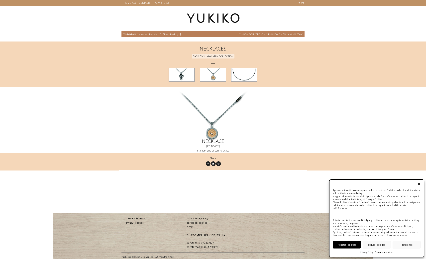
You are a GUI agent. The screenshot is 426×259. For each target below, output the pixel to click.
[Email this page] (213, 163)
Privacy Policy (366, 252)
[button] (419, 184)
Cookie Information (384, 252)
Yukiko (243, 34)
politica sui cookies (197, 222)
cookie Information (136, 218)
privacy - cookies (135, 222)
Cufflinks (164, 34)
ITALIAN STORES (161, 2)
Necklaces (142, 34)
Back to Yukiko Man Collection (213, 56)
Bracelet (153, 34)
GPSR (190, 227)
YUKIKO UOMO (273, 34)
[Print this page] (218, 163)
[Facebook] (208, 163)
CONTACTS (144, 2)
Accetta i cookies (347, 244)
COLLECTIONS (256, 34)
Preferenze (407, 244)
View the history (166, 257)
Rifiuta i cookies (376, 244)
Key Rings (174, 34)
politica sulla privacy (197, 218)
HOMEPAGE (130, 2)
